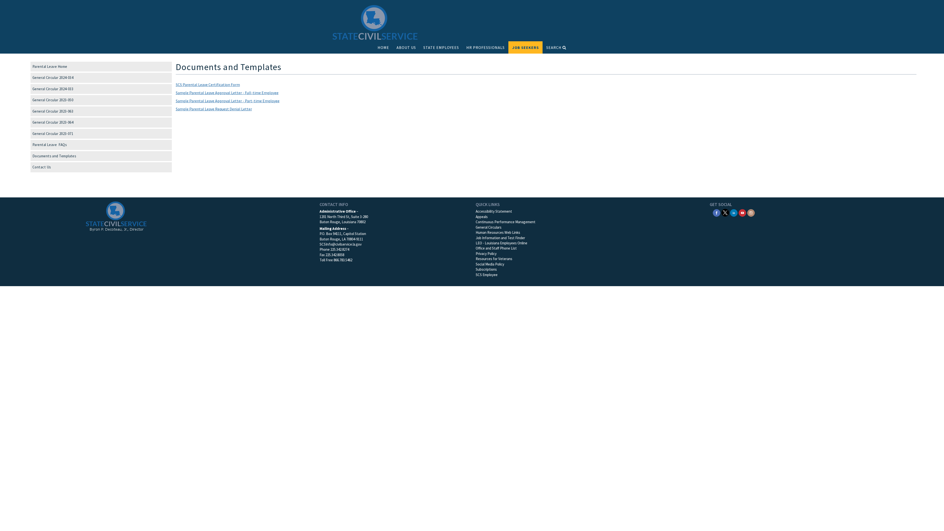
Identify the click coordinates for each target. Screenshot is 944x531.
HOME (383, 47)
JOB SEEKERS (525, 47)
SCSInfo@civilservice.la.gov (341, 244)
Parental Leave (49, 144)
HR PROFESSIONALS (485, 47)
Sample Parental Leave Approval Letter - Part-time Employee (228, 100)
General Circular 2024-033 (52, 89)
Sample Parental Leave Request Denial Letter (214, 108)
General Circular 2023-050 (52, 100)
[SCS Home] (375, 23)
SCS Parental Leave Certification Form (208, 84)
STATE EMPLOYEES (441, 47)
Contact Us (41, 167)
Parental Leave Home (49, 66)
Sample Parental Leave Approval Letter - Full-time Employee (227, 92)
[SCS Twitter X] (725, 212)
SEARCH (554, 47)
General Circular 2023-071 (52, 133)
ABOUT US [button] (406, 47)
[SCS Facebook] (717, 212)
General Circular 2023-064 (52, 122)
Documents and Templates (54, 156)
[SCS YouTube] (742, 212)
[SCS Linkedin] (734, 212)
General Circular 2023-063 (52, 111)
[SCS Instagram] (751, 212)
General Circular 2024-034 (52, 77)
